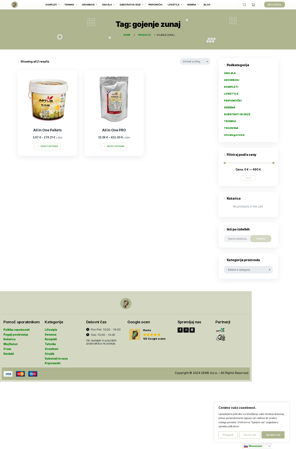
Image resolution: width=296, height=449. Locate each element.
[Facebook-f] (180, 330)
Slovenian (255, 446)
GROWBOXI (231, 80)
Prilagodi (228, 434)
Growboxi (51, 349)
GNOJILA (230, 73)
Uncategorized (234, 134)
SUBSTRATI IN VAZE (237, 114)
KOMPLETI (231, 86)
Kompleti (51, 339)
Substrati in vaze (56, 358)
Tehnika (50, 344)
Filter (248, 177)
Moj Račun (10, 344)
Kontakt (8, 353)
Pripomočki (52, 363)
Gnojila (49, 353)
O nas (7, 349)
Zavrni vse (249, 434)
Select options (49, 146)
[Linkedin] (192, 330)
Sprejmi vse (273, 434)
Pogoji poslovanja (15, 334)
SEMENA (229, 107)
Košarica (9, 339)
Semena (50, 334)
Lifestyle (51, 329)
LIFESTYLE (231, 93)
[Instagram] (186, 330)
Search (261, 238)
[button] (147, 334)
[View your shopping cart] (253, 4)
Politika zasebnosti (16, 329)
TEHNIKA (230, 121)
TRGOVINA (231, 128)
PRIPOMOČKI (233, 100)
